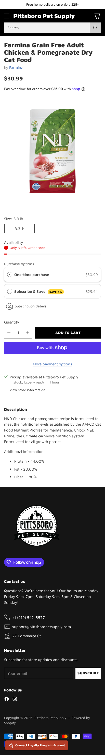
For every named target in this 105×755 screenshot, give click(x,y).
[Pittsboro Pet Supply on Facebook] (7, 699)
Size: (13, 218)
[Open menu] (7, 15)
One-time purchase (31, 274)
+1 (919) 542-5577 (28, 617)
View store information (27, 390)
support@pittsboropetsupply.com (41, 626)
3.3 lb (19, 228)
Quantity (11, 322)
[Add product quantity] (27, 332)
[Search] (95, 27)
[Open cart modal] (96, 15)
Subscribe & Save (38, 291)
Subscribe (88, 673)
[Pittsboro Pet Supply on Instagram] (15, 699)
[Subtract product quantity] (9, 332)
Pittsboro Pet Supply (50, 718)
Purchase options (19, 263)
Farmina (16, 67)
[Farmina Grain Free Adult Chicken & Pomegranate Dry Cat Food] (52, 150)
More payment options (52, 364)
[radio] (9, 274)
